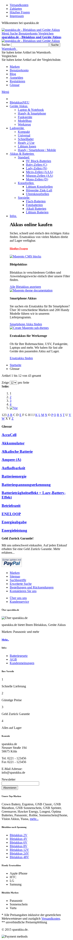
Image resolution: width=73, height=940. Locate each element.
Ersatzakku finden (21, 358)
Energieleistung (14, 530)
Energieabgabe (14, 522)
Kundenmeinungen (22, 663)
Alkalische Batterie (17, 451)
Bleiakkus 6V (18, 842)
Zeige (5, 382)
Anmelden (16, 77)
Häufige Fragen (20, 12)
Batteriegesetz (19, 655)
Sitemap (15, 576)
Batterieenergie (14, 476)
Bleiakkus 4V (18, 839)
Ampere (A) (11, 459)
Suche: (6, 44)
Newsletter (8, 779)
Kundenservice (19, 601)
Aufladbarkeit (13, 468)
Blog (13, 74)
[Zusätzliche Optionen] (12, 566)
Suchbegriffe (18, 580)
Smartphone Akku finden (26, 324)
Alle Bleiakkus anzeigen (25, 286)
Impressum (17, 16)
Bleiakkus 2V (18, 835)
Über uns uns (18, 598)
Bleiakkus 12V (19, 850)
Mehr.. (5, 639)
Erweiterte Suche (21, 583)
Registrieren (17, 81)
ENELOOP (11, 514)
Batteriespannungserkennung (26, 485)
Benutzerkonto (19, 70)
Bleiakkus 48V (19, 857)
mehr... (34, 819)
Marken (15, 66)
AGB (13, 659)
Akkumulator (13, 443)
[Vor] (14, 408)
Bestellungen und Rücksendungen (32, 587)
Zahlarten (16, 8)
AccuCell (9, 435)
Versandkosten (19, 5)
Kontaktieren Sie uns (23, 591)
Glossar (14, 85)
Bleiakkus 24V (19, 853)
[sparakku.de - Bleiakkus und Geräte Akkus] (31, 30)
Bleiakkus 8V (18, 846)
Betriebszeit (11, 505)
